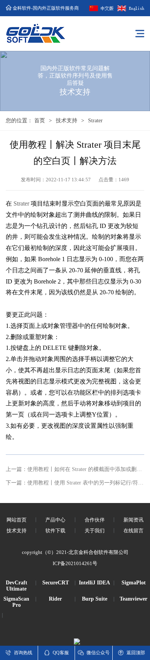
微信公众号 (98, 652)
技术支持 (66, 120)
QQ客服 (61, 652)
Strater (21, 203)
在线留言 (133, 530)
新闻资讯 (133, 520)
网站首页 (17, 520)
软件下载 (55, 530)
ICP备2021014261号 (75, 563)
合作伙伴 (95, 520)
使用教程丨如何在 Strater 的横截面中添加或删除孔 (87, 469)
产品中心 (55, 520)
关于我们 (95, 530)
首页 (39, 120)
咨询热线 (23, 652)
